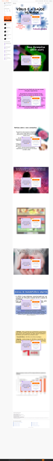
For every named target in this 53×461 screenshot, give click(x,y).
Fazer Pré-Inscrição (8, 20)
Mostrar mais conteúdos (30, 427)
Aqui (38, 20)
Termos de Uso (34, 22)
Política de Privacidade (37, 22)
